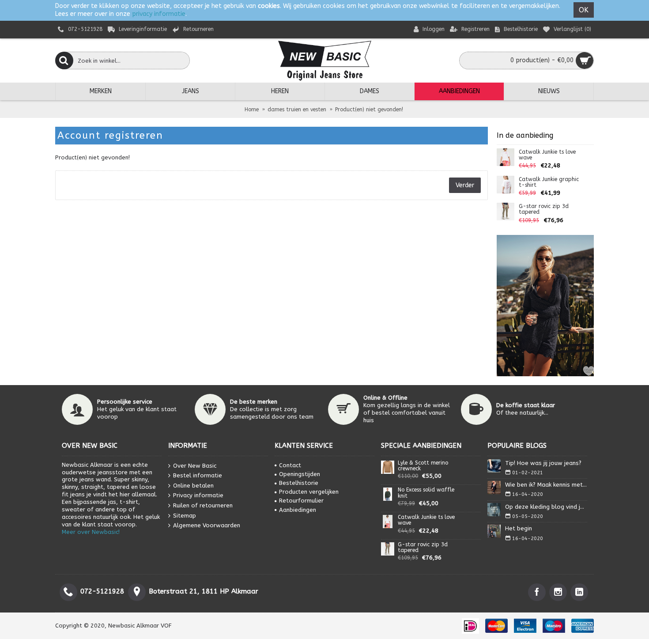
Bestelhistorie (298, 483)
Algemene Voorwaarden (206, 525)
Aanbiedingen (297, 510)
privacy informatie (158, 14)
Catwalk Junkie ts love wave (547, 155)
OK (584, 10)
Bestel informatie (197, 475)
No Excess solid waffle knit (426, 493)
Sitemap (184, 515)
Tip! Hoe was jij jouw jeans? (543, 463)
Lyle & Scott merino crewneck (423, 466)
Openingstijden (299, 474)
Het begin (518, 528)
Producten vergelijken (309, 491)
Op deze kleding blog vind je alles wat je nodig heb (546, 506)
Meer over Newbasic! (91, 532)
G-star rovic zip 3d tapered (544, 209)
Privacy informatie (198, 495)
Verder (465, 185)
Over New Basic (194, 465)
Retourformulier (301, 500)
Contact (290, 465)
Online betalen (193, 485)
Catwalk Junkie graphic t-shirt (549, 182)
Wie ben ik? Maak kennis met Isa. (546, 484)
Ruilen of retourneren (203, 505)
